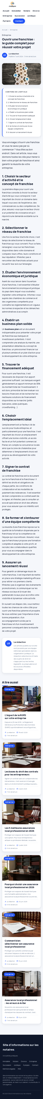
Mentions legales (9, 1069)
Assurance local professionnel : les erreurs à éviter (21, 1002)
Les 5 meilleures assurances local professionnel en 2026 (20, 829)
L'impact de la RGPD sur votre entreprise (15, 717)
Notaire (27, 11)
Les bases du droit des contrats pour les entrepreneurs (21, 773)
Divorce (36, 11)
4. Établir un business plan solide (20, 112)
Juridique (31, 16)
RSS (19, 1069)
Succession (20, 16)
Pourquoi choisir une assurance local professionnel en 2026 (21, 886)
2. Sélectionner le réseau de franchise (22, 102)
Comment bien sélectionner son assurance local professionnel (19, 943)
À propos (7, 21)
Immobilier (16, 11)
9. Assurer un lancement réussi (20, 132)
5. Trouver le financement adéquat (21, 116)
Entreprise (7, 16)
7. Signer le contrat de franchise (20, 122)
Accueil (6, 11)
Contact (19, 21)
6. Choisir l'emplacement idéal (19, 119)
